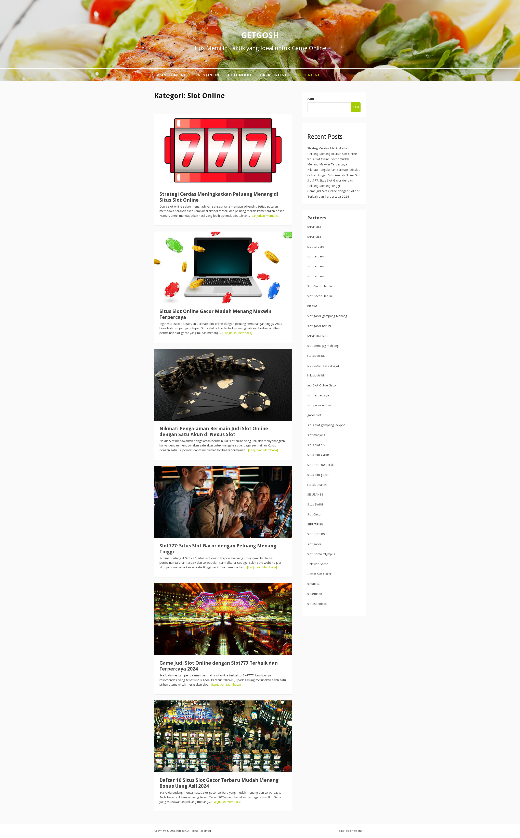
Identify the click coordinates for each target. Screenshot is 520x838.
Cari (310, 99)
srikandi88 (314, 226)
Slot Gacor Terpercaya (323, 365)
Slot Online (306, 74)
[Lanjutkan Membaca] (265, 215)
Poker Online (272, 74)
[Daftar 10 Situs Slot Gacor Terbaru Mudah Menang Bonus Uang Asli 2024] (223, 736)
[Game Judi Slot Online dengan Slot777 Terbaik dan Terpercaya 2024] (223, 619)
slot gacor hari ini (319, 326)
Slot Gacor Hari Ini (320, 286)
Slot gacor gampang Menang (327, 316)
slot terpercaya (318, 395)
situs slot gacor (318, 475)
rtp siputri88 (316, 355)
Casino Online (170, 74)
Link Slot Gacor (317, 564)
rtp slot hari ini (317, 484)
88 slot (312, 306)
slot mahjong (316, 435)
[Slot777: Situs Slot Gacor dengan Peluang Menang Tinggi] (223, 502)
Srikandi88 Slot (317, 336)
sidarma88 (314, 594)
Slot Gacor (314, 514)
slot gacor (314, 544)
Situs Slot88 (315, 504)
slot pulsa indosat (319, 405)
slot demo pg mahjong (323, 346)
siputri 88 (314, 584)
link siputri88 (316, 375)
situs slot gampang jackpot (326, 425)
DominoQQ (239, 74)
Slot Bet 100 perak (320, 465)
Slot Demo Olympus (321, 554)
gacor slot (314, 415)
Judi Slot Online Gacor (322, 385)
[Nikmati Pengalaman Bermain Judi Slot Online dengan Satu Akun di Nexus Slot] (223, 385)
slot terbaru (315, 246)
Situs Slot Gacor (318, 455)
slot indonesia (317, 604)
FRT (363, 831)
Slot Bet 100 (316, 534)
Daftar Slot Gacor (319, 574)
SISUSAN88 (315, 494)
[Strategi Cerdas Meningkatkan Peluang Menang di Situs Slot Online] (223, 150)
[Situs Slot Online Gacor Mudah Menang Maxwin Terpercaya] (223, 267)
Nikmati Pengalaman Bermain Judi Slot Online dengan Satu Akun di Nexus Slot (213, 431)
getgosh (260, 34)
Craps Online (207, 74)
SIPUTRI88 (315, 524)
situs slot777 (316, 445)
